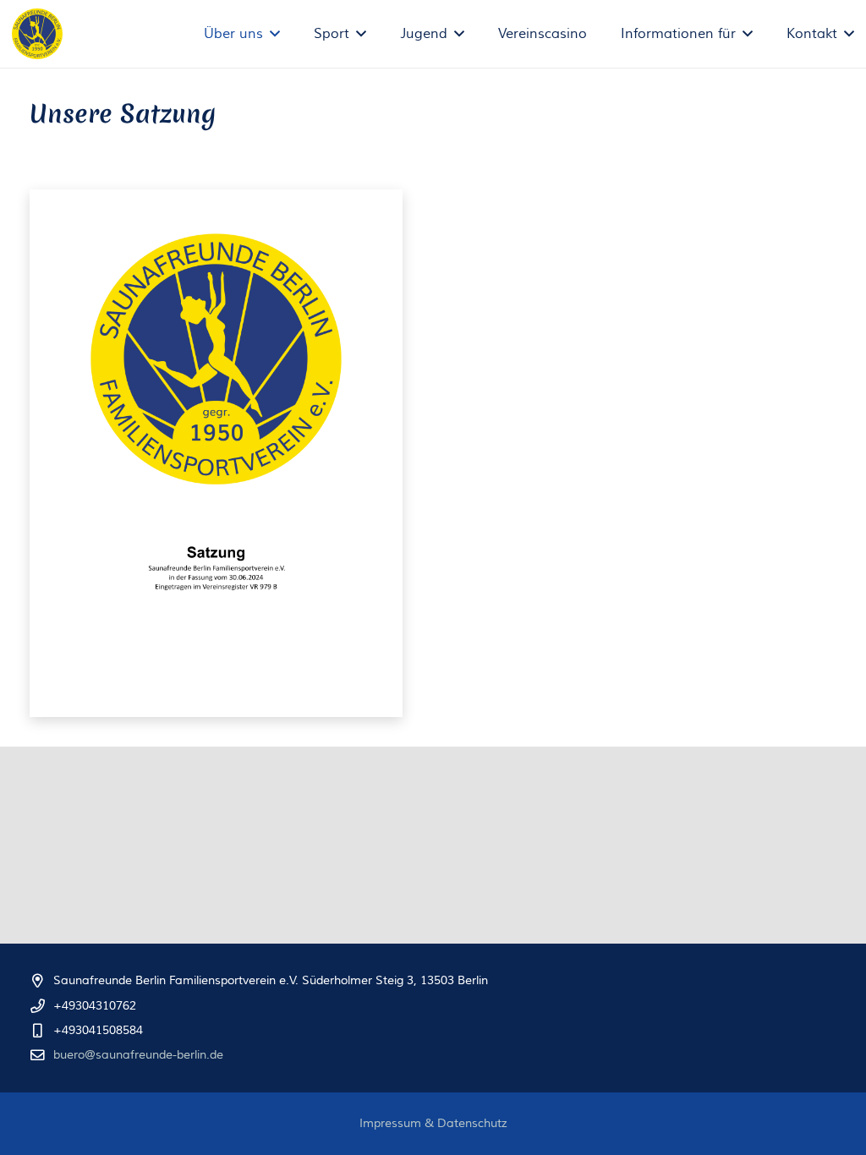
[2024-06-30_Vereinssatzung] (216, 453)
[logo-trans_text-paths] (37, 33)
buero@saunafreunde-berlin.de (138, 1055)
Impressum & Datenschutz (433, 1123)
